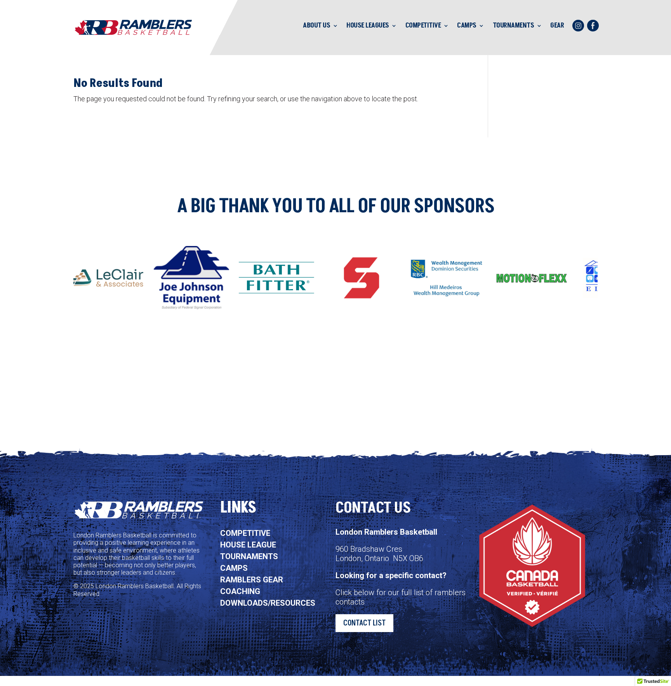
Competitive (423, 25)
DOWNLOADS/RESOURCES (267, 603)
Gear (557, 25)
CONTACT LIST (364, 623)
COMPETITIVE (245, 533)
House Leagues (367, 25)
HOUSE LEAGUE (248, 544)
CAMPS (234, 568)
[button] (611, 277)
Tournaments (513, 25)
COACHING (240, 591)
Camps (466, 25)
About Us (316, 25)
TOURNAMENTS (249, 556)
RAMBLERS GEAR (251, 579)
